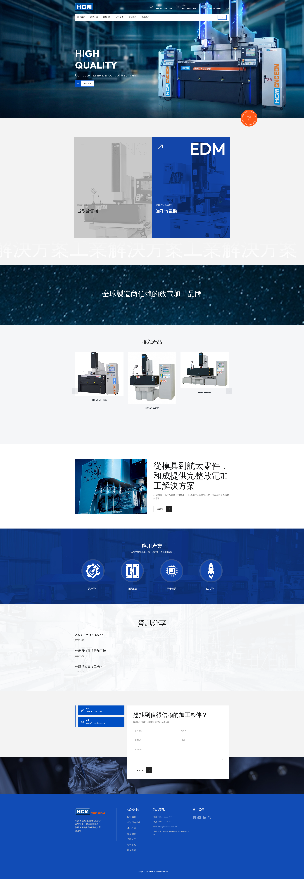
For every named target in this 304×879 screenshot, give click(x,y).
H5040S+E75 (152, 408)
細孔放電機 (166, 211)
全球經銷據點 (133, 822)
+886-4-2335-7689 (165, 817)
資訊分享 (120, 17)
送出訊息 (139, 770)
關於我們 (81, 17)
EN (222, 17)
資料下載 (132, 17)
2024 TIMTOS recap (89, 635)
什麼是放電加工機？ (89, 667)
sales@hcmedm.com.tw (167, 827)
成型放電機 (88, 211)
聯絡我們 (145, 17)
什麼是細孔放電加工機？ (92, 651)
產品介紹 (94, 17)
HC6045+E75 (99, 399)
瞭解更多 (160, 509)
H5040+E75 (204, 392)
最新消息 (107, 17)
